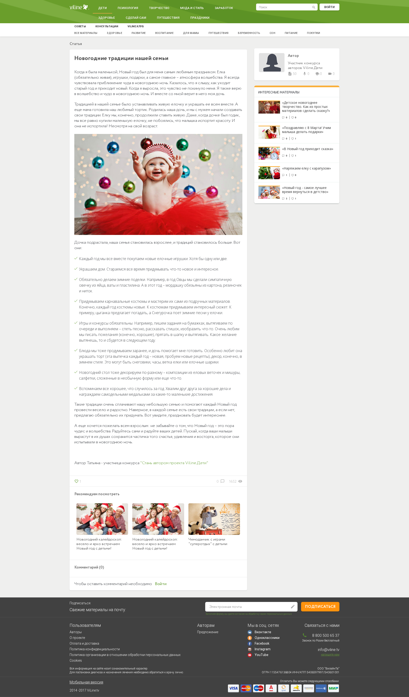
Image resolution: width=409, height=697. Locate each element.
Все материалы (85, 33)
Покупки (313, 33)
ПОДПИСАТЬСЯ (320, 607)
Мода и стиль (192, 8)
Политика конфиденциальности (95, 649)
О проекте (77, 638)
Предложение (207, 632)
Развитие (139, 33)
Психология (128, 8)
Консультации (106, 26)
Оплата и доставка (84, 643)
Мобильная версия (86, 682)
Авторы (76, 632)
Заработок (224, 8)
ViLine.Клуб (136, 26)
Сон (272, 33)
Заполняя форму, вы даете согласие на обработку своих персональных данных (249, 614)
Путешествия (168, 17)
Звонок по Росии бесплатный (320, 640)
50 (292, 74)
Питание (291, 33)
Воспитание (164, 33)
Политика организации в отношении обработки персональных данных (125, 655)
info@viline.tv (328, 649)
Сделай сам (136, 17)
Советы (80, 26)
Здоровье (106, 17)
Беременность (249, 33)
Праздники (199, 17)
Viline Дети (79, 7)
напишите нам (330, 654)
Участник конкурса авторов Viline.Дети (305, 65)
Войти (329, 7)
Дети (102, 8)
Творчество (159, 8)
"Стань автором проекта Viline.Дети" (174, 463)
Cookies (76, 660)
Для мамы (191, 33)
